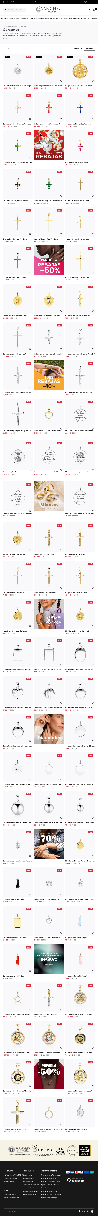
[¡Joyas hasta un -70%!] (49, 844)
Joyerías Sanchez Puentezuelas (51, 1175)
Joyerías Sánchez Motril (48, 1178)
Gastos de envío (27, 1181)
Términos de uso (27, 1175)
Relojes (52, 18)
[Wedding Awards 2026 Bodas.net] (85, 1150)
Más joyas (59, 18)
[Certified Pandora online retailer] (72, 1150)
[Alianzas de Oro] (49, 496)
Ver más (5, 39)
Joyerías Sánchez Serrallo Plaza (50, 1181)
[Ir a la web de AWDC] (60, 1150)
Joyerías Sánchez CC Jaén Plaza (51, 1194)
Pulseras (32, 18)
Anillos (18, 18)
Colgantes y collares (42, 18)
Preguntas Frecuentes (29, 1194)
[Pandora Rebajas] (49, 260)
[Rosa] (34, 477)
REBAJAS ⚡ (4, 18)
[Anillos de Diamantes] (49, 729)
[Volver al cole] (49, 614)
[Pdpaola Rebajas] (49, 1074)
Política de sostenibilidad (30, 1191)
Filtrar (10, 48)
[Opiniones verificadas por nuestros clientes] (19, 1150)
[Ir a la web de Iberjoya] (43, 1150)
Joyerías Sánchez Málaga (49, 1197)
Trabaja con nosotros (10, 1178)
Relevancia (89, 49)
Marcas (65, 18)
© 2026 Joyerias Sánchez (11, 1212)
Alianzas (83, 18)
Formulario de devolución (12, 1197)
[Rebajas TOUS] (49, 375)
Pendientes (25, 18)
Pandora (12, 18)
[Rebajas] (49, 145)
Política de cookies (28, 1178)
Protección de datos (28, 1188)
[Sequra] (49, 959)
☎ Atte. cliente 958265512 (12, 1175)
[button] (30, 81)
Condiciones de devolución (31, 1185)
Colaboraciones (9, 1181)
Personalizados (92, 18)
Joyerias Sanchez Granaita (49, 1191)
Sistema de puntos (10, 1194)
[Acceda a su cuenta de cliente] (90, 9)
